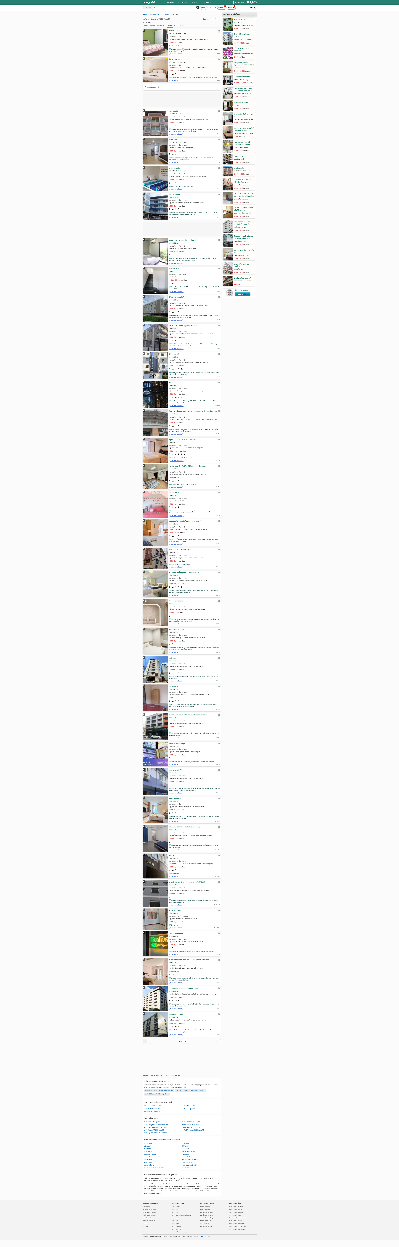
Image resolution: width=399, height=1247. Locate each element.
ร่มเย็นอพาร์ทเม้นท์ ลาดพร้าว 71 (244, 251)
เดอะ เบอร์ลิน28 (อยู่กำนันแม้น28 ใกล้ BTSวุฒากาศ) (243, 90)
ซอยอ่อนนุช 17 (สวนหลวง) (190, 1159)
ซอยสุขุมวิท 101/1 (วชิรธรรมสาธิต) (154, 1168)
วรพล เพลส (173, 139)
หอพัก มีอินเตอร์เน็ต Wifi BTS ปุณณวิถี (155, 1127)
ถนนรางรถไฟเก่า (149, 1165)
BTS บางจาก (148, 1143)
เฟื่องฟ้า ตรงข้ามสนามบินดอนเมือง (243, 50)
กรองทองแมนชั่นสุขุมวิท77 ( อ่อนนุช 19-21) (184, 572)
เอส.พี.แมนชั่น (239, 168)
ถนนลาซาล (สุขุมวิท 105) (189, 1162)
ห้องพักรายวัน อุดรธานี (236, 1212)
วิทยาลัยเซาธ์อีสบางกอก (189, 1151)
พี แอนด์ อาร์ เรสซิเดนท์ (242, 77)
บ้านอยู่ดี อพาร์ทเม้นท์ (176, 629)
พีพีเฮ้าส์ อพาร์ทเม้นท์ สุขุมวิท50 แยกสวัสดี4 (184, 325)
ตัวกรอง (232, 7)
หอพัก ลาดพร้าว (205, 1207)
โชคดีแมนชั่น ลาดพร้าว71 (242, 278)
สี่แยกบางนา (147, 1149)
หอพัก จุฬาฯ (175, 1223)
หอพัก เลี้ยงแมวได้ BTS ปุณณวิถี (154, 1130)
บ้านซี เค (171, 855)
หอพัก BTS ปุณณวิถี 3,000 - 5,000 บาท (157, 1094)
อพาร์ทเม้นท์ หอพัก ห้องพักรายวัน (149, 2)
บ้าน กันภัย (172, 382)
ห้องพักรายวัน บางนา (235, 1221)
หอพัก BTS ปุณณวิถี (188, 1106)
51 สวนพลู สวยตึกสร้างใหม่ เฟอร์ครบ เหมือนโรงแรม (243, 237)
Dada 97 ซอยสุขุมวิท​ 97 (177, 933)
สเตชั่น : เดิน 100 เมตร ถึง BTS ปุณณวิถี (183, 240)
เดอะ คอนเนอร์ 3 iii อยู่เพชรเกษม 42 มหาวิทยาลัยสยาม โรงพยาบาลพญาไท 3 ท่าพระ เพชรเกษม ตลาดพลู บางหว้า (243, 143)
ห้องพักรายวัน (196, 2)
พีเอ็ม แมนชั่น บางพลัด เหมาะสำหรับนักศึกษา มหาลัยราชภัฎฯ (244, 223)
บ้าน (175, 25)
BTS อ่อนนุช (185, 1143)
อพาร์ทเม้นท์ (170, 2)
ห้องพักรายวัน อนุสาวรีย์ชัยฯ (237, 1218)
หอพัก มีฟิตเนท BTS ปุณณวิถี (191, 1122)
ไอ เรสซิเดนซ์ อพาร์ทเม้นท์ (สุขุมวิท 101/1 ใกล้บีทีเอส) (187, 882)
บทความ (145, 1226)
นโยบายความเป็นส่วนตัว (202, 1236)
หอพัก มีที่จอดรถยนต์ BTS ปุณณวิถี (193, 1130)
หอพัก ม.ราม (175, 1221)
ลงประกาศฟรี (239, 2)
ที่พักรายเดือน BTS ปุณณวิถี (152, 1106)
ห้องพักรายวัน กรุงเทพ (236, 1207)
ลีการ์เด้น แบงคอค (175, 59)
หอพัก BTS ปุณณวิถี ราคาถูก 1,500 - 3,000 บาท (190, 1090)
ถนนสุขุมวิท (185, 1154)
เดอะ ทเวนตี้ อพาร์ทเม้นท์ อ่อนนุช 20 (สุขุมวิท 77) (185, 521)
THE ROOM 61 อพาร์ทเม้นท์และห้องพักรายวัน (244, 129)
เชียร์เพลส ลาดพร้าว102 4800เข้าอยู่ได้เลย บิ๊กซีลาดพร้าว (242, 181)
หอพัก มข (175, 1209)
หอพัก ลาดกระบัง (205, 1221)
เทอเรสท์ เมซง (174, 269)
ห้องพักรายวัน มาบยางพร (236, 1223)
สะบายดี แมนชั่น (174, 31)
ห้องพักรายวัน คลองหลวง (237, 1229)
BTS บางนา (185, 1149)
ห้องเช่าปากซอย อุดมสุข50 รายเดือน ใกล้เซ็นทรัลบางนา (188, 715)
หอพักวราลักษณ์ (240, 19)
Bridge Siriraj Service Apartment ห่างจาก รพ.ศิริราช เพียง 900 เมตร (244, 64)
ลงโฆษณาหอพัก (152, 87)
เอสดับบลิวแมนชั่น (240, 156)
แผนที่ (253, 7)
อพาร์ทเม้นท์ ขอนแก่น (206, 1215)
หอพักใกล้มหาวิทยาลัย (149, 1215)
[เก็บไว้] (218, 31)
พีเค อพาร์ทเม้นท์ (174, 194)
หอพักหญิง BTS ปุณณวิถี (152, 1108)
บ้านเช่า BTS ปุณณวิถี (188, 1108)
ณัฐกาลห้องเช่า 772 (175, 770)
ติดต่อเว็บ (146, 1223)
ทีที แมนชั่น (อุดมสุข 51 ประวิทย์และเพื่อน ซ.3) (184, 827)
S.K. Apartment (174, 686)
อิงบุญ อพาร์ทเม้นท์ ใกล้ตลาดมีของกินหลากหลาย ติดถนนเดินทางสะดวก (194, 411)
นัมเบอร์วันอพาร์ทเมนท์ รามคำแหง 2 (242, 265)
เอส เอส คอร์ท (174, 493)
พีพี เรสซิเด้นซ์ (174, 354)
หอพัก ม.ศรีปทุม (176, 1226)
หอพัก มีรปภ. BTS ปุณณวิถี (190, 1124)
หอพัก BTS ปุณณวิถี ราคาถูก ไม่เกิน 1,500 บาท (159, 1090)
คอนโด (181, 25)
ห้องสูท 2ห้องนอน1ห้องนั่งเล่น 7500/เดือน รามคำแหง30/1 (243, 209)
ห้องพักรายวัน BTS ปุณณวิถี (152, 1122)
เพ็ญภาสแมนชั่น (174, 168)
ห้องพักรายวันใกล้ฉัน (149, 1209)
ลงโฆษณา (207, 2)
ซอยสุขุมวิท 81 (148, 1159)
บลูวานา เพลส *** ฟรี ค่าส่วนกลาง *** (182, 439)
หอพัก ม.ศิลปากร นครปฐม (180, 1232)
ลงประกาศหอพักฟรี (149, 1221)
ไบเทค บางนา (148, 1151)
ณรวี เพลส (172, 658)
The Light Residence (241, 102)
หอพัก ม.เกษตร (176, 1229)
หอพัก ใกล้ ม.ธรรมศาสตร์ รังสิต (181, 1215)
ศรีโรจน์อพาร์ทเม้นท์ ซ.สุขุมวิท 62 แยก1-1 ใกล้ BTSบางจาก (189, 960)
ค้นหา (161, 2)
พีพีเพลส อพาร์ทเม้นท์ (176, 297)
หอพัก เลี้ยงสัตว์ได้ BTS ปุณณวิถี (192, 1127)
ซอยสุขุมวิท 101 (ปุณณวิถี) (152, 1157)
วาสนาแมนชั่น (173, 111)
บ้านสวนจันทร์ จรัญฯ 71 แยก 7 (244, 115)
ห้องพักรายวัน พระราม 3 (236, 1215)
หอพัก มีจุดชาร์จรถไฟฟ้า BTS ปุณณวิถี (155, 1133)
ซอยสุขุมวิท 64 (148, 1162)
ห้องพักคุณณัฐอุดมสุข (177, 743)
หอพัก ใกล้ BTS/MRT (149, 1212)
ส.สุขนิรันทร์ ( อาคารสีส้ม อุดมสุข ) (180, 549)
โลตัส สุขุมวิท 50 (148, 1146)
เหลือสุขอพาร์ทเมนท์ (176, 1014)
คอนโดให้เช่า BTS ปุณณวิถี (152, 1111)
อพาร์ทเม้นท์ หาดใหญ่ (206, 1218)
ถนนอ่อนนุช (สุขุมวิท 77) (151, 1154)
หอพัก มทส (175, 1218)
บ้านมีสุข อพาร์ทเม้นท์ (176, 601)
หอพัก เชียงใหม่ (205, 1209)
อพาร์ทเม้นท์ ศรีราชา (206, 1226)
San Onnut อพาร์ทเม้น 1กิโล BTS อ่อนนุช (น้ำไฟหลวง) (187, 466)
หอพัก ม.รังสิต (176, 1207)
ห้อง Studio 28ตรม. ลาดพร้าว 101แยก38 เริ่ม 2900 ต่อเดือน (244, 195)
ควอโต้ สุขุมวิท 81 (175, 798)
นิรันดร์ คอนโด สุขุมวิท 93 (177, 910)
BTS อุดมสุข (185, 1146)
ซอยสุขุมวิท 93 (186, 1168)
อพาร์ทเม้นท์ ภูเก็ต (205, 1223)
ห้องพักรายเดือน (183, 2)
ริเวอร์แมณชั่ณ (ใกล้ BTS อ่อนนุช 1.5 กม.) (183, 988)
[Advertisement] (182, 99)
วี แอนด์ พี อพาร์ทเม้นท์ (242, 34)
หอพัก (170, 25)
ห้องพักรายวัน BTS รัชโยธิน (237, 1226)
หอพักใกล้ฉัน (147, 1207)
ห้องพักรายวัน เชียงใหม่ (236, 1209)
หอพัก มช (175, 1212)
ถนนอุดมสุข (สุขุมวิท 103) (189, 1165)
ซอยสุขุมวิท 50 (186, 1157)
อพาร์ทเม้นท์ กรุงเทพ (206, 1212)
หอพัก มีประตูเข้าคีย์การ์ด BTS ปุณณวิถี (156, 1124)
